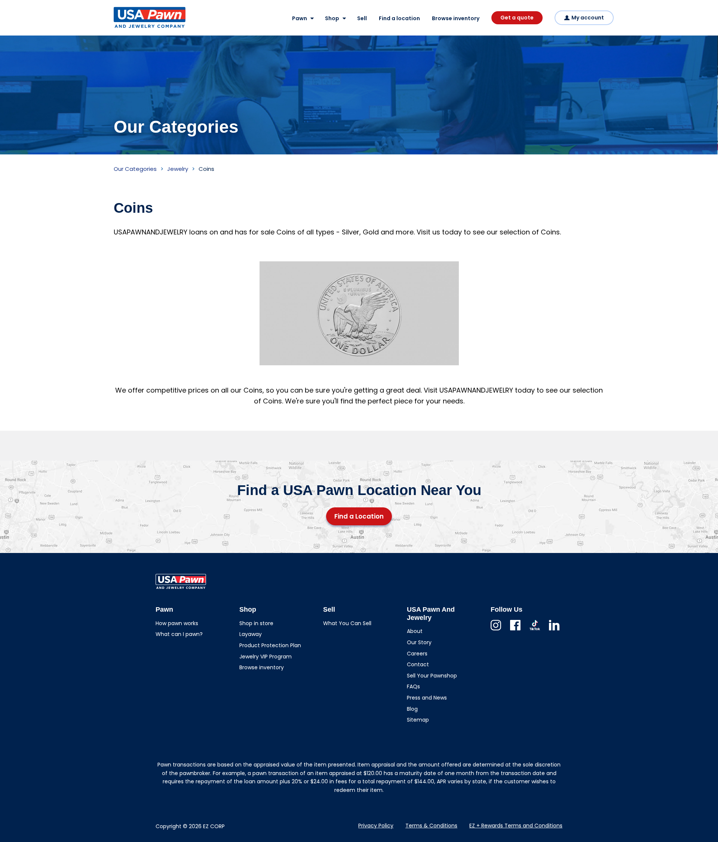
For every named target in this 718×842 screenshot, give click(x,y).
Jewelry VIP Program (265, 656)
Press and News (427, 697)
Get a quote (517, 17)
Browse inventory (455, 18)
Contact (418, 664)
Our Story (419, 642)
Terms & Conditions (431, 825)
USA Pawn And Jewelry (138, 27)
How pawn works (177, 623)
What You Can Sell (347, 623)
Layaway (250, 634)
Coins (206, 169)
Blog (412, 709)
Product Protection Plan (270, 645)
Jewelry (177, 169)
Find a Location (359, 516)
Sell (362, 18)
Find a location (399, 18)
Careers (417, 653)
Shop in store (256, 623)
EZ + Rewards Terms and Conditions (515, 825)
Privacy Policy (375, 825)
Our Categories (135, 169)
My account (587, 17)
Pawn (299, 18)
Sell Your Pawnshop (432, 675)
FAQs (413, 686)
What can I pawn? (179, 634)
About (415, 631)
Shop (332, 18)
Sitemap (418, 719)
